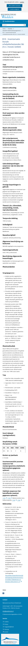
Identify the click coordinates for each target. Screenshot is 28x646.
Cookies (22, 2)
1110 (5, 498)
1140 (14, 500)
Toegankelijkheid (9, 627)
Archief (6, 632)
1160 (19, 500)
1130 (10, 498)
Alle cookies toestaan (14, 5)
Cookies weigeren (14, 9)
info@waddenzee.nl (8, 611)
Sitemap (6, 629)
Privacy (6, 624)
